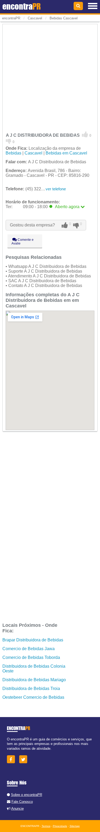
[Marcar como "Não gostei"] (8, 141)
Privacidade (60, 826)
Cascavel (33, 153)
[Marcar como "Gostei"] (85, 134)
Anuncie (17, 808)
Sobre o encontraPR (26, 795)
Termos (46, 826)
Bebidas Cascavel (64, 18)
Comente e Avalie (22, 241)
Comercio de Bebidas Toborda (31, 657)
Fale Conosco (22, 802)
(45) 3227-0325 (30, 189)
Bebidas (13, 153)
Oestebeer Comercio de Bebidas (33, 697)
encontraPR (11, 18)
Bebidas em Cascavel (66, 153)
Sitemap (75, 826)
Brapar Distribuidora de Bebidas (32, 640)
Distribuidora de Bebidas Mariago (34, 679)
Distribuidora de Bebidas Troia (31, 688)
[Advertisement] (50, 75)
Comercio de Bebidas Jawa (28, 648)
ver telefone (56, 189)
